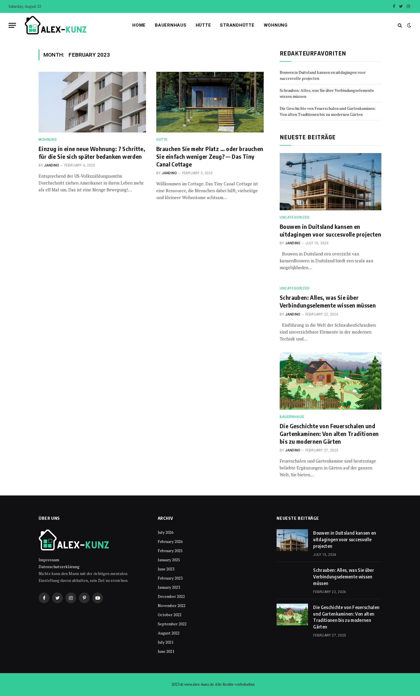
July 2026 (165, 532)
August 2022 (168, 633)
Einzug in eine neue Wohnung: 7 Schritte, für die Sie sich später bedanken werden (92, 152)
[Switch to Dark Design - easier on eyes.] (408, 25)
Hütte (203, 25)
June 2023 (166, 569)
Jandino (51, 165)
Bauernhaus (171, 25)
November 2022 (171, 605)
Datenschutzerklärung (59, 566)
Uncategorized (295, 217)
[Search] (400, 25)
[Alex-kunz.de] (56, 25)
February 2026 (170, 541)
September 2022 (172, 623)
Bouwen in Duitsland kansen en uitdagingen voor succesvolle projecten (330, 230)
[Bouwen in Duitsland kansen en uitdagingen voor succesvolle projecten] (330, 181)
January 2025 (169, 559)
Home (139, 25)
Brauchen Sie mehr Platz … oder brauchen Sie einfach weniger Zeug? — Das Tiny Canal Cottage (209, 156)
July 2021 (165, 642)
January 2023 (169, 587)
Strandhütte (237, 25)
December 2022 (171, 596)
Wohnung (276, 25)
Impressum (49, 559)
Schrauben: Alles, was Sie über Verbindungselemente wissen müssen (328, 301)
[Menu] (12, 25)
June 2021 (166, 651)
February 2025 (170, 550)
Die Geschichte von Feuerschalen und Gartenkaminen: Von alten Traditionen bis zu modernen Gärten (329, 433)
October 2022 (169, 614)
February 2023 (170, 578)
